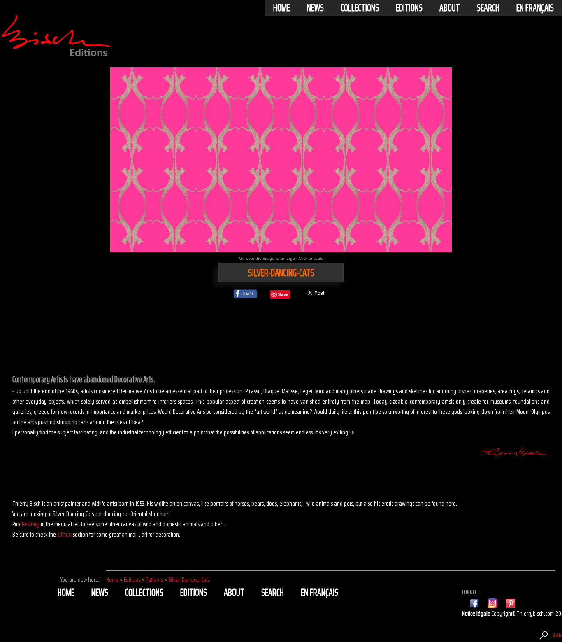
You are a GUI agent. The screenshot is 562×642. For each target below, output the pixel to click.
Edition (64, 534)
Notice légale (477, 613)
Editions (409, 8)
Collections (360, 8)
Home (281, 8)
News (315, 8)
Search (488, 8)
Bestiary (30, 524)
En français (535, 8)
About (449, 8)
